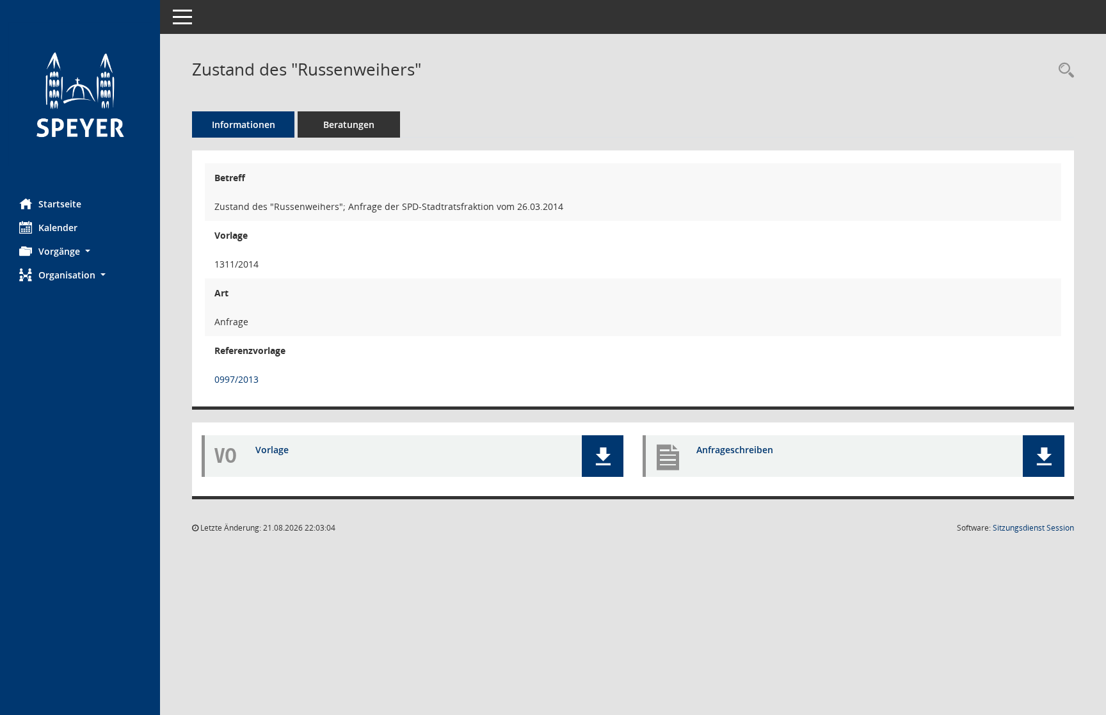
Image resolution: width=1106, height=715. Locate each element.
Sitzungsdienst (1033, 527)
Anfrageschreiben (734, 450)
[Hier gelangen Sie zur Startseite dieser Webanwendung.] (80, 94)
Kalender (57, 227)
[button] (80, 251)
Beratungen (348, 124)
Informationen (243, 124)
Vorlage (272, 450)
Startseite (59, 204)
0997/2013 (236, 379)
